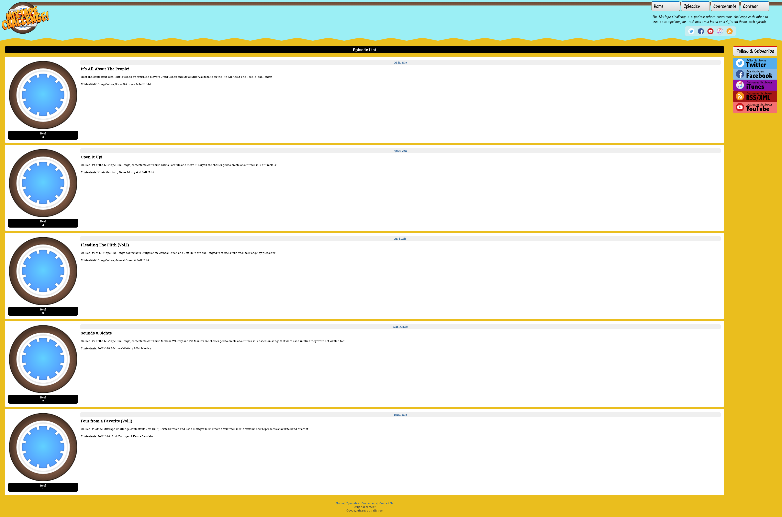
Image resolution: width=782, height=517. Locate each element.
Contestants (369, 503)
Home (340, 503)
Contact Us (386, 503)
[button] (665, 6)
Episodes (352, 503)
